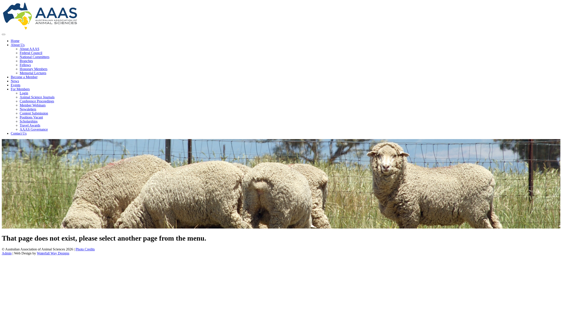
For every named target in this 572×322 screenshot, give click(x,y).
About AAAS (29, 49)
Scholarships (29, 121)
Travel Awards (30, 125)
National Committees (34, 57)
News (15, 81)
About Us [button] (18, 45)
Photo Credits (85, 249)
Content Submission (34, 113)
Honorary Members (33, 69)
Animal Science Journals (37, 97)
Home (15, 41)
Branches (26, 61)
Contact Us (19, 133)
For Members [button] (20, 89)
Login (24, 93)
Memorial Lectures (33, 73)
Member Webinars (33, 105)
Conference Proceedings (37, 101)
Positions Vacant (31, 117)
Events (15, 85)
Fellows (25, 65)
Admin (7, 253)
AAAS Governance (34, 129)
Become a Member (24, 77)
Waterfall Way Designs (53, 253)
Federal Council (31, 53)
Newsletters (28, 109)
